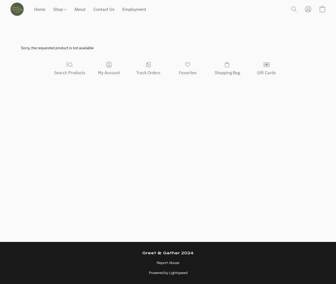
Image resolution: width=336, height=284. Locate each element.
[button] (17, 9)
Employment (134, 9)
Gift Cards (266, 72)
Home (39, 9)
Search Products (69, 72)
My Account (109, 72)
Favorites (188, 72)
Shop (58, 9)
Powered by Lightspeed (168, 273)
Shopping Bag (227, 72)
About (80, 9)
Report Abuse (168, 263)
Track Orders (148, 72)
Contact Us (103, 9)
